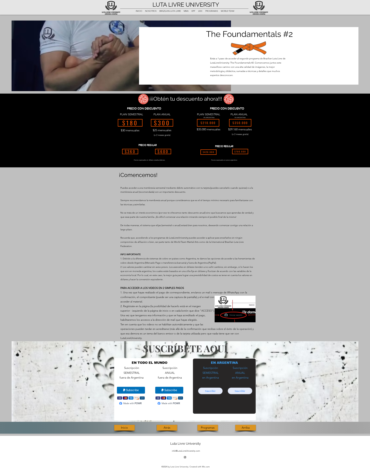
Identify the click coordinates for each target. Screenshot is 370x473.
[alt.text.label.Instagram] (185, 457)
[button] (151, 11)
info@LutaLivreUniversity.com (186, 450)
